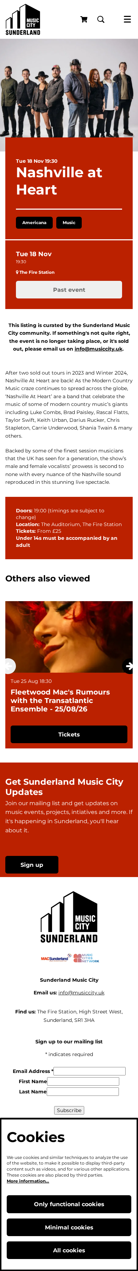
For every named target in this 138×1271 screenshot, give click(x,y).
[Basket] (84, 19)
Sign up (32, 865)
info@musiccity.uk (98, 349)
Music (69, 222)
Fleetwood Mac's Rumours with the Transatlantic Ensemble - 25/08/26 (60, 700)
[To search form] (101, 19)
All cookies (69, 1250)
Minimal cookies (69, 1227)
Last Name (33, 1091)
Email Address (33, 1071)
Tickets (69, 734)
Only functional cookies (69, 1204)
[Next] (130, 666)
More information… (28, 1181)
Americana (34, 222)
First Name (33, 1081)
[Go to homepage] (22, 19)
